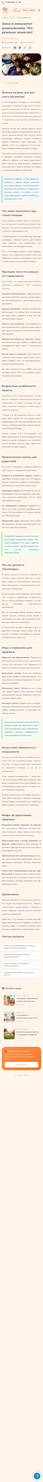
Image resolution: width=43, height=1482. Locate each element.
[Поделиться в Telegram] (20, 48)
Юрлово (32, 10)
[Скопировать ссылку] (30, 48)
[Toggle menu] (39, 10)
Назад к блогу (23, 1075)
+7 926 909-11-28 (13, 2)
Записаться (21, 1064)
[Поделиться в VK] (15, 48)
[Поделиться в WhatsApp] (25, 48)
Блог (12, 18)
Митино (25, 10)
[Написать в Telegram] (37, 1476)
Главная (5, 18)
